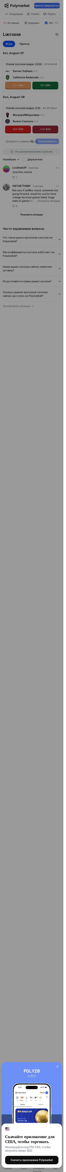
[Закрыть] (57, 1066)
